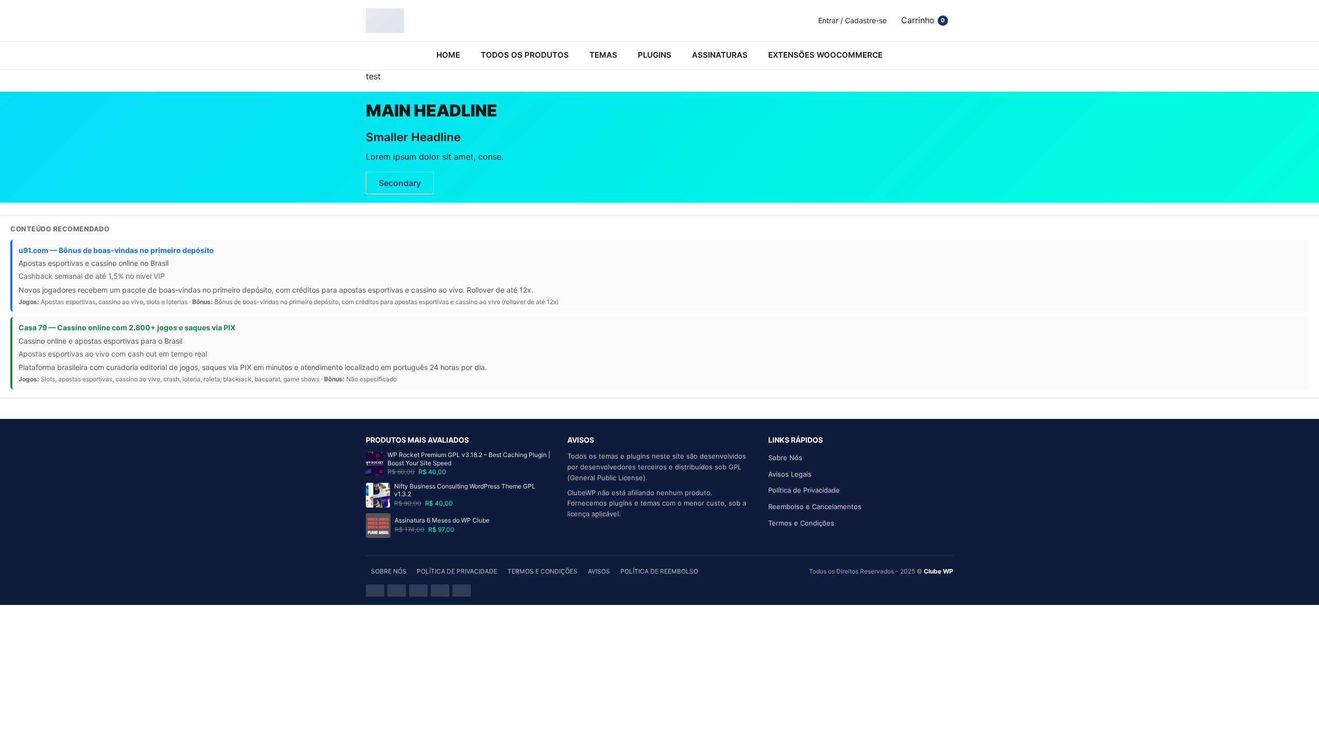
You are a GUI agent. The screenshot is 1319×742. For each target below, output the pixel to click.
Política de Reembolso (659, 571)
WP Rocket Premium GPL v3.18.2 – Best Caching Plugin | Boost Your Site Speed (468, 459)
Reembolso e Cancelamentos (814, 506)
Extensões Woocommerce (825, 55)
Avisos (599, 571)
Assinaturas (720, 55)
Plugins (654, 55)
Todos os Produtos (525, 55)
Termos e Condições (801, 523)
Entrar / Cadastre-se (852, 20)
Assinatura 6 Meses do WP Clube (442, 520)
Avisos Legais (789, 474)
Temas (603, 55)
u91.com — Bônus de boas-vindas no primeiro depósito (116, 250)
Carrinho (923, 20)
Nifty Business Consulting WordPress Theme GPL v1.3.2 (464, 490)
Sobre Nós (785, 457)
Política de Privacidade (804, 490)
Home (448, 55)
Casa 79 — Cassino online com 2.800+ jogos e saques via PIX (127, 327)
